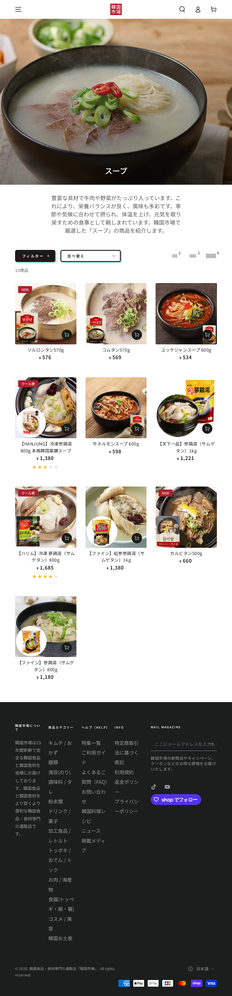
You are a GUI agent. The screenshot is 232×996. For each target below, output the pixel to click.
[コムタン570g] (116, 313)
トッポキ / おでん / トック (60, 860)
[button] (182, 9)
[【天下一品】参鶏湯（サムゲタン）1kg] (186, 408)
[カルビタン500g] (186, 517)
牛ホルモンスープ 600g (116, 443)
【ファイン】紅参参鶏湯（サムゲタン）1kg (115, 556)
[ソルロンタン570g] (45, 313)
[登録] (213, 744)
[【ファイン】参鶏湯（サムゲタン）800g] (45, 626)
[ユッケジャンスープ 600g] (186, 313)
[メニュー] (18, 9)
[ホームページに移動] (116, 9)
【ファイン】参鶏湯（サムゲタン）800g (45, 665)
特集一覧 (91, 742)
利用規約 (124, 772)
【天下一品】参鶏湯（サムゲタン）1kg (186, 446)
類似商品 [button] (207, 538)
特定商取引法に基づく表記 (126, 752)
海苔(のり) (59, 772)
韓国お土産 (60, 938)
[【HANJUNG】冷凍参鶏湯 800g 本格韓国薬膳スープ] (45, 408)
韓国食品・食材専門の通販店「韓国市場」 (63, 968)
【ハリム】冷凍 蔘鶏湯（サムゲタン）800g (46, 556)
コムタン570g (116, 349)
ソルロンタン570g (45, 349)
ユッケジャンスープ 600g (186, 349)
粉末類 (55, 801)
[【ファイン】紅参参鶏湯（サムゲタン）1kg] (116, 517)
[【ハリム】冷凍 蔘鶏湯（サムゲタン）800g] (45, 517)
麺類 (53, 762)
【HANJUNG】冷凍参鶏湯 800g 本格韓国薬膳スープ (46, 446)
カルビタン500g (186, 553)
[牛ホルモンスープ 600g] (116, 408)
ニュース (91, 830)
